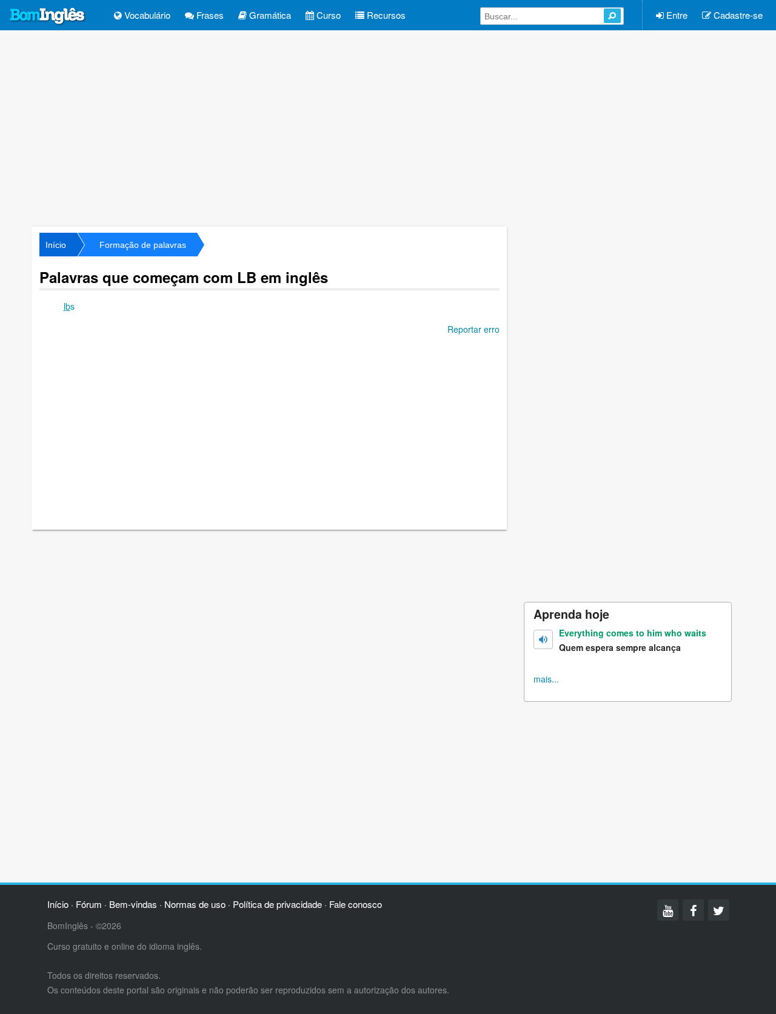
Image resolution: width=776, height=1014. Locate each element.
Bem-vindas (133, 904)
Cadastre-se (737, 14)
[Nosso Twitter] (718, 910)
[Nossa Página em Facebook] (693, 910)
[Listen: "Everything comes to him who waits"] (543, 639)
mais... (546, 679)
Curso (327, 14)
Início (55, 245)
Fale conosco (355, 904)
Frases (209, 14)
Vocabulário (146, 14)
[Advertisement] (388, 127)
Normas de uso (195, 904)
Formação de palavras (142, 245)
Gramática (269, 14)
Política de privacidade (277, 904)
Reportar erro (473, 329)
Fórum (89, 904)
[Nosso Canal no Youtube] (667, 910)
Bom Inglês (48, 16)
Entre (675, 14)
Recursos (385, 14)
